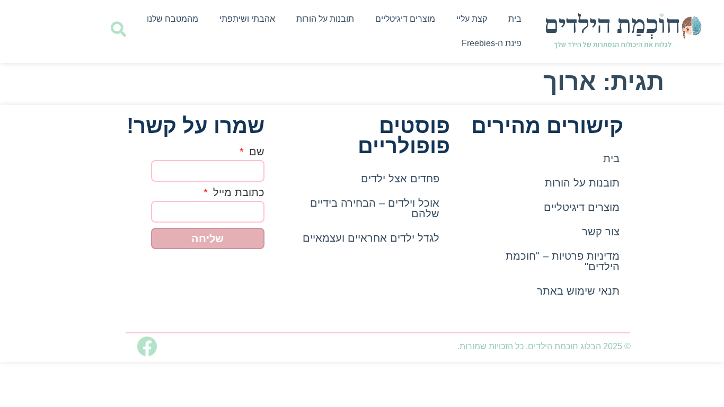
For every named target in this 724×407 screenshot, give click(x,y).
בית (515, 18)
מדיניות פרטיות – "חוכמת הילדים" (563, 261)
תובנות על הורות (325, 18)
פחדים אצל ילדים (400, 178)
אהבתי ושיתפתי (247, 18)
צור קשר (601, 231)
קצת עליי (471, 18)
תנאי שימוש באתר (578, 291)
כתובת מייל (237, 192)
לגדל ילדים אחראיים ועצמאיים (371, 238)
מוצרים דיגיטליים (405, 18)
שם (255, 151)
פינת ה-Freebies (492, 43)
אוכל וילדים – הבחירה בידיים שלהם (374, 208)
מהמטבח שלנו (172, 18)
